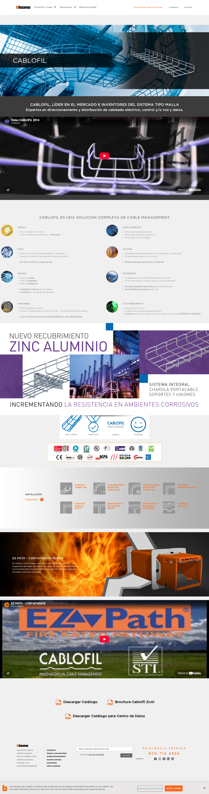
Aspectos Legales (24, 753)
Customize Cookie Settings (149, 788)
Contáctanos (173, 7)
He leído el (92, 754)
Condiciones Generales (27, 766)
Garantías (51, 750)
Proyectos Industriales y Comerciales (148, 7)
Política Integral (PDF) (26, 756)
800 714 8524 (164, 753)
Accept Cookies (173, 788)
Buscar (187, 7)
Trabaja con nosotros (57, 753)
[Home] (23, 7)
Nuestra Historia (54, 760)
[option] (104, 369)
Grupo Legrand (53, 766)
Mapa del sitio (23, 763)
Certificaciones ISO (25, 760)
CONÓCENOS (52, 763)
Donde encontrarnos (56, 756)
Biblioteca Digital (87, 7)
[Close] (204, 788)
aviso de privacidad (96, 754)
